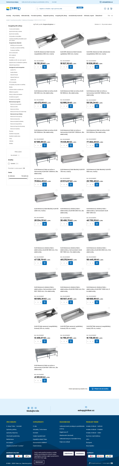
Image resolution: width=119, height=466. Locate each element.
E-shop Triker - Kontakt (14, 426)
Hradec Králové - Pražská (94, 429)
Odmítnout (68, 453)
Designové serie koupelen (16, 67)
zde (45, 458)
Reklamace (10, 439)
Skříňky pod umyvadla (16, 45)
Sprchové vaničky (14, 34)
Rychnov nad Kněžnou (93, 436)
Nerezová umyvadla (15, 104)
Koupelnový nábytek (15, 43)
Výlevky (11, 141)
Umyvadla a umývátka (15, 36)
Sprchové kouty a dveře (15, 31)
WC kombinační (13, 52)
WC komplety (12, 82)
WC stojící (12, 57)
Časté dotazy (37, 446)
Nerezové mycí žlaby (16, 114)
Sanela (14, 164)
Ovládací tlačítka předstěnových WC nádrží (18, 39)
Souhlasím (80, 453)
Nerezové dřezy (14, 109)
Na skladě (15, 155)
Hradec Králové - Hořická (94, 426)
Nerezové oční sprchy (16, 116)
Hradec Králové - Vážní (93, 433)
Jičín (87, 439)
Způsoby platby (11, 429)
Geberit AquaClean (14, 65)
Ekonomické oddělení (40, 443)
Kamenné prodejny (12, 2)
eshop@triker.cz (107, 2)
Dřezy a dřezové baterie (15, 94)
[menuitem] (9, 15)
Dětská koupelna (13, 92)
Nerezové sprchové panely (17, 126)
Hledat (80, 7)
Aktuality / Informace (40, 429)
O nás (35, 426)
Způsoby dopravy (12, 433)
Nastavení (39, 462)
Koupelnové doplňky (14, 99)
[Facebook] (28, 408)
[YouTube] (36, 408)
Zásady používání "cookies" (15, 446)
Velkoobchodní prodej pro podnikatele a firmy (35, 2)
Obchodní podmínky (13, 436)
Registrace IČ (64, 432)
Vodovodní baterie (14, 29)
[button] (40, 67)
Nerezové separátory (16, 124)
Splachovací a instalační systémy (18, 62)
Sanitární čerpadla (14, 133)
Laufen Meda (13, 72)
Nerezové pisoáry (15, 119)
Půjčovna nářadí (65, 442)
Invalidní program (14, 97)
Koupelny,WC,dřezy (15, 26)
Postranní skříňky (14, 50)
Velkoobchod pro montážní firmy (70, 439)
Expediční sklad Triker (40, 439)
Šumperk (89, 443)
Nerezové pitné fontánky (16, 121)
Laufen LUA (13, 79)
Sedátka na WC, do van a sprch (17, 60)
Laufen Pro (13, 70)
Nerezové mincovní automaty (18, 111)
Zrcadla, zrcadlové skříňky (17, 48)
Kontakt (54, 2)
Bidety (11, 87)
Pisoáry (11, 131)
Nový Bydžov (90, 446)
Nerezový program (14, 102)
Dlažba (11, 143)
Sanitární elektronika (14, 136)
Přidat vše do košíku (101, 389)
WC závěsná (12, 55)
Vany (10, 138)
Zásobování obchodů (66, 435)
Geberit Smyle (14, 75)
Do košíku (44, 67)
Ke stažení (9, 443)
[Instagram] (32, 408)
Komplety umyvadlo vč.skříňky (17, 84)
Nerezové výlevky (15, 129)
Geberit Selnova (14, 77)
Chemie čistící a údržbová (16, 89)
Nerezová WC (14, 106)
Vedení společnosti (39, 436)
